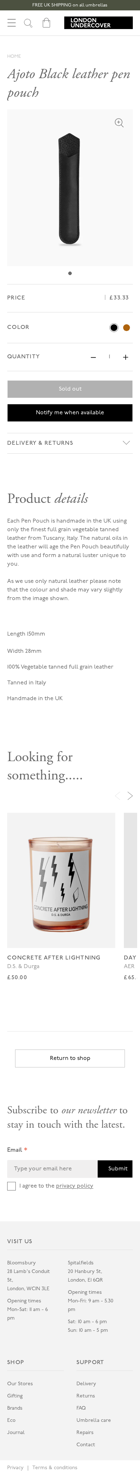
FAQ (81, 1408)
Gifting (15, 1396)
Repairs (85, 1432)
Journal (16, 1432)
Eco (11, 1420)
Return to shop (70, 1058)
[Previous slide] (117, 796)
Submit (117, 1169)
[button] (11, 22)
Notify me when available (70, 413)
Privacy (15, 1468)
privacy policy (74, 1186)
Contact (85, 1445)
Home (14, 56)
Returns (85, 1396)
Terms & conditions (55, 1468)
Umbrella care (93, 1420)
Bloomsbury (21, 1263)
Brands (15, 1408)
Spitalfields (81, 1263)
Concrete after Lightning (54, 957)
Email (17, 1151)
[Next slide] (130, 796)
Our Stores (20, 1384)
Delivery (86, 1384)
